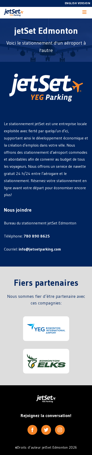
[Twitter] (46, 430)
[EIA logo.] (46, 328)
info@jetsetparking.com (40, 249)
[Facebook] (32, 430)
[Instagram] (60, 430)
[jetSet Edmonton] (14, 12)
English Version (77, 3)
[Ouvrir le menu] (84, 12)
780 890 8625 (37, 236)
